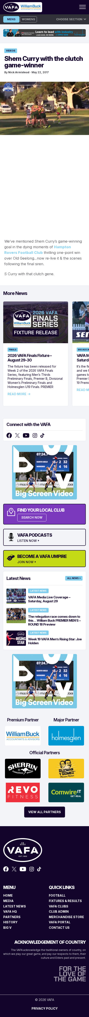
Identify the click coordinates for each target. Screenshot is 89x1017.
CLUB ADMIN (59, 911)
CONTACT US (59, 927)
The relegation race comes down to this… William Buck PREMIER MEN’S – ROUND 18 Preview (54, 620)
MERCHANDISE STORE (66, 917)
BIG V (7, 927)
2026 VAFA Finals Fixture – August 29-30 (30, 357)
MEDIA (8, 901)
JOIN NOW (25, 562)
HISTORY (10, 922)
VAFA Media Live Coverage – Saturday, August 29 (49, 599)
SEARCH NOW (31, 517)
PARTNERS (12, 917)
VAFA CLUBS (58, 906)
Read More (17, 394)
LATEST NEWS (14, 906)
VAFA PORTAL (59, 922)
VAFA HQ (10, 911)
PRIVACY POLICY (45, 1008)
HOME (8, 895)
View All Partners (44, 812)
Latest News (38, 590)
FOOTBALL (57, 895)
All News (73, 578)
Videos (10, 50)
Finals (12, 349)
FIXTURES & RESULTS (65, 901)
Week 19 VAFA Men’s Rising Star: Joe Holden (55, 641)
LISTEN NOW (27, 541)
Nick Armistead (18, 72)
